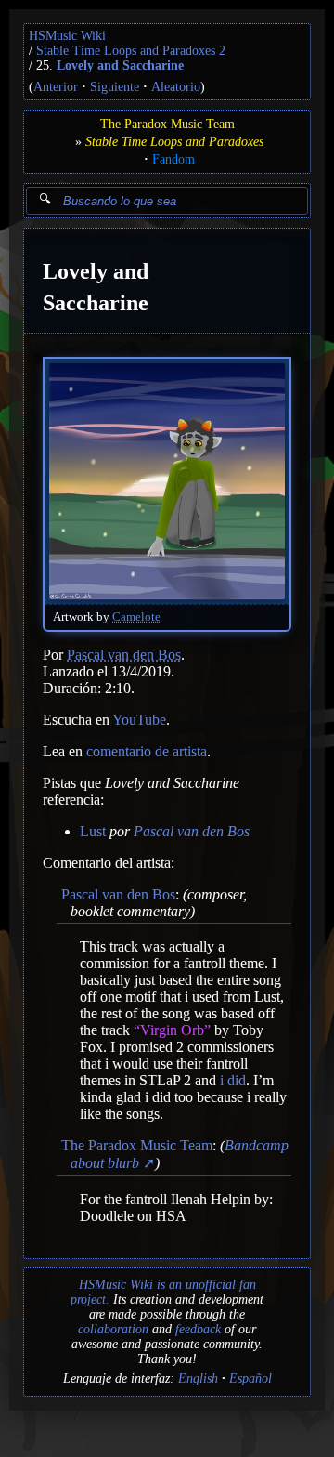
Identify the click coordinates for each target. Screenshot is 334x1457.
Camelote (136, 616)
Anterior (55, 87)
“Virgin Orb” (172, 1030)
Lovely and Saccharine (120, 65)
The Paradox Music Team (167, 124)
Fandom (173, 159)
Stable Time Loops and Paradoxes (174, 142)
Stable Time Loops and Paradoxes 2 (130, 51)
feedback (198, 1329)
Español (250, 1378)
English (198, 1378)
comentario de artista (146, 751)
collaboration (113, 1329)
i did (233, 1080)
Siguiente (114, 87)
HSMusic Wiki (67, 36)
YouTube (139, 720)
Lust (93, 831)
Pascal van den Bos (124, 655)
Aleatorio (175, 87)
